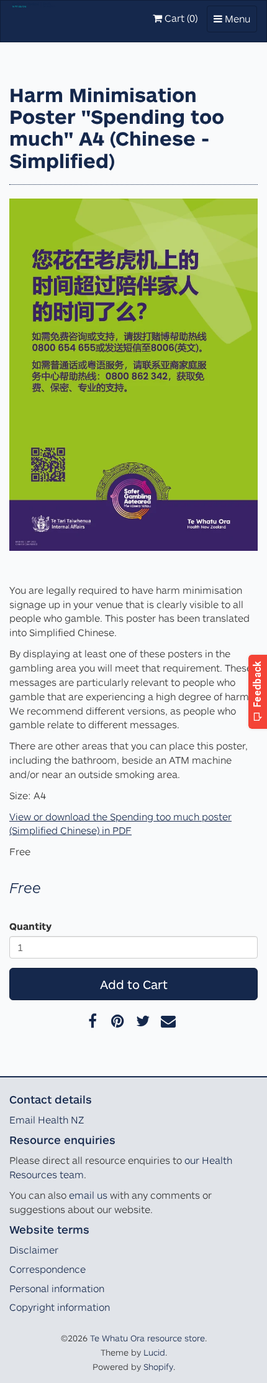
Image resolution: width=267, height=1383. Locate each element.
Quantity (30, 926)
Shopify (158, 1366)
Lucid (154, 1352)
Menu (235, 22)
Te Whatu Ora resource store (147, 1338)
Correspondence (47, 1269)
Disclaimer (33, 1250)
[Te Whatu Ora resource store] (33, 16)
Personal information (56, 1288)
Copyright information (59, 1307)
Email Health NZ (46, 1119)
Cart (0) (179, 18)
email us (88, 1195)
